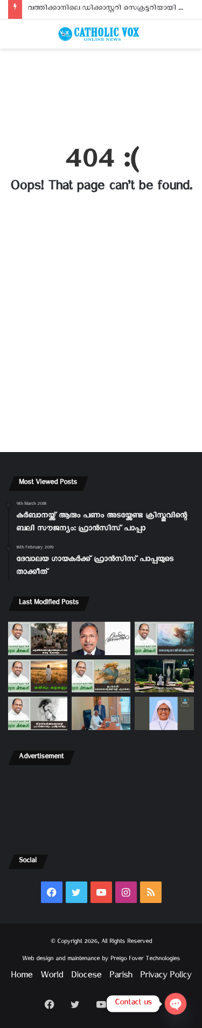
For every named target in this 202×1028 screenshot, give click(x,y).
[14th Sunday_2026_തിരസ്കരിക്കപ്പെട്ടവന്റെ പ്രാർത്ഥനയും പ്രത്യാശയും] (37, 713)
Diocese (86, 977)
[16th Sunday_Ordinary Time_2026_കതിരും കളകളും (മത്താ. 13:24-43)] (37, 676)
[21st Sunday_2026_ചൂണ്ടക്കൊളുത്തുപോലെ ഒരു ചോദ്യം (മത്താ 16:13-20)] (37, 638)
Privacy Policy (165, 977)
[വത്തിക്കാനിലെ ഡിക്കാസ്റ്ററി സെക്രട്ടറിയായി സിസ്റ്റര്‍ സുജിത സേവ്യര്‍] (101, 713)
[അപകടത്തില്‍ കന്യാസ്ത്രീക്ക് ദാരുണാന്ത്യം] (164, 713)
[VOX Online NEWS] (101, 34)
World (51, 977)
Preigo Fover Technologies (145, 959)
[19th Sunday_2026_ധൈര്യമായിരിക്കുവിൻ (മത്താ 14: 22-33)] (164, 638)
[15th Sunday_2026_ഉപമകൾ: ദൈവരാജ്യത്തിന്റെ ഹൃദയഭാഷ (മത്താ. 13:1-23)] (101, 676)
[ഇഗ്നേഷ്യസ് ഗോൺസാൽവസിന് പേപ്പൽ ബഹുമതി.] (101, 638)
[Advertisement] (101, 90)
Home (21, 977)
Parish (120, 977)
